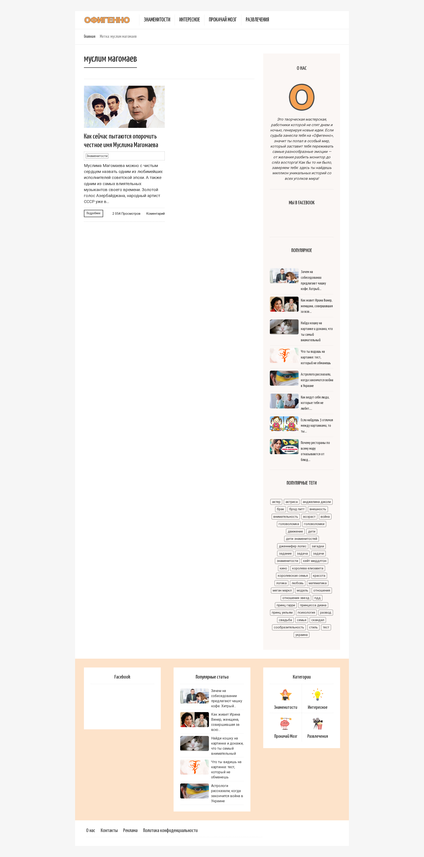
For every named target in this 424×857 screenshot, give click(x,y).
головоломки (314, 524)
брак (280, 509)
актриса (292, 502)
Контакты (109, 830)
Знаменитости (157, 20)
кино (283, 568)
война (325, 517)
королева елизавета (307, 568)
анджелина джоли (317, 502)
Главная (89, 36)
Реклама (130, 830)
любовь (298, 583)
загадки (318, 546)
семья (301, 620)
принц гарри (286, 605)
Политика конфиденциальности (170, 830)
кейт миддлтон (314, 561)
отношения (321, 590)
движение (295, 531)
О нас (90, 830)
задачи (318, 554)
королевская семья (293, 576)
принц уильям (282, 612)
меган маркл (282, 590)
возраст (309, 517)
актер (276, 502)
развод (325, 612)
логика (281, 583)
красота (319, 576)
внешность (318, 509)
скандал (317, 620)
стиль (313, 627)
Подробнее (93, 213)
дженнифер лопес (293, 546)
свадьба (285, 620)
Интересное (189, 20)
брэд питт (297, 509)
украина (301, 635)
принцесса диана (313, 605)
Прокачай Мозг (223, 20)
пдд (317, 598)
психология (306, 612)
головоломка (289, 524)
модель (302, 590)
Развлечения (257, 20)
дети (311, 531)
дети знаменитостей (301, 539)
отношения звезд (295, 598)
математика (318, 583)
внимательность (285, 517)
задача (302, 554)
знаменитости (287, 561)
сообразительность (289, 627)
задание (285, 554)
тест (326, 627)
